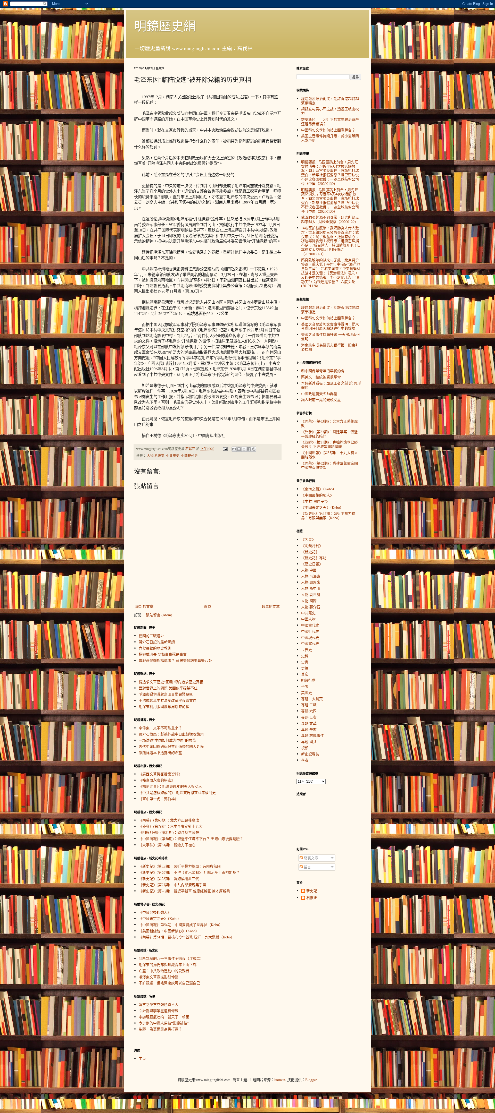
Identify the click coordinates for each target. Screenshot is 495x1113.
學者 (304, 760)
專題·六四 (309, 710)
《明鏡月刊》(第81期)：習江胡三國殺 (169, 832)
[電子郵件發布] (224, 449)
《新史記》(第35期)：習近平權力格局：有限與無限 (180, 866)
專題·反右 (309, 717)
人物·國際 (309, 600)
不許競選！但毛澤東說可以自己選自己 (169, 982)
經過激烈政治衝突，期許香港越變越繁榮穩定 (330, 100)
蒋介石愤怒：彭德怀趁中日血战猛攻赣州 (171, 734)
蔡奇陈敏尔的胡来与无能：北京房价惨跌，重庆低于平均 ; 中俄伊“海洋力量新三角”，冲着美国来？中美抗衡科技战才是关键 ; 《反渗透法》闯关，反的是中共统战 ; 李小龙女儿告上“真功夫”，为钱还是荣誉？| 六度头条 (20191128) (330, 273)
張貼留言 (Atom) (159, 614)
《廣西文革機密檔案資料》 (160, 774)
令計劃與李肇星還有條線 (158, 1010)
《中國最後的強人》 (155, 912)
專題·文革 (309, 723)
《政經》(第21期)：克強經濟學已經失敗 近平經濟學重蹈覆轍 (329, 444)
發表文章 (310, 857)
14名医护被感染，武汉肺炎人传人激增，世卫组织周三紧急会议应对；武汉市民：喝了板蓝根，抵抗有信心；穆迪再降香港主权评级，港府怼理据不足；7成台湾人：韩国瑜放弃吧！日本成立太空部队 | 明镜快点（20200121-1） (331, 240)
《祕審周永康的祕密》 (157, 780)
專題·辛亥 (309, 729)
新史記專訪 (310, 753)
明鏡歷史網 (165, 25)
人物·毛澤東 (155, 455)
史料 (304, 655)
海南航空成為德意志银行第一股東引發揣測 (330, 347)
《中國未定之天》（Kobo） (160, 918)
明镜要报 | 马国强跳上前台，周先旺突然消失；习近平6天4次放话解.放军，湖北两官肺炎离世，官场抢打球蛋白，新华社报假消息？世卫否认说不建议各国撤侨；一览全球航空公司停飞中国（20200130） (330, 200)
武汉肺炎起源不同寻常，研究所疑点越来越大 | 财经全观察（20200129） (330, 219)
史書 (304, 662)
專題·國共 (309, 741)
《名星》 (308, 539)
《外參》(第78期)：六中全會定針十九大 (171, 826)
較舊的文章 (271, 606)
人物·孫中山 (310, 588)
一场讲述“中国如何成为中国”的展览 (167, 740)
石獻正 (311, 898)
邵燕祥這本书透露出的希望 (160, 752)
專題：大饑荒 (312, 698)
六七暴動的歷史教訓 (155, 648)
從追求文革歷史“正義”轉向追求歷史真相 (171, 681)
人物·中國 (309, 570)
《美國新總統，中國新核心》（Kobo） (169, 930)
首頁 (207, 606)
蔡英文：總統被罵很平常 (321, 376)
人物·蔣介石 (310, 606)
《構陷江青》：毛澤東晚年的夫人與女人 (170, 786)
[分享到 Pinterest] (253, 449)
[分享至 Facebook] (248, 449)
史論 (304, 668)
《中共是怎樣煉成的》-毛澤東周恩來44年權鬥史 (177, 792)
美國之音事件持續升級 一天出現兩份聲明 (330, 336)
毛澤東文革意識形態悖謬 (158, 976)
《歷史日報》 (312, 563)
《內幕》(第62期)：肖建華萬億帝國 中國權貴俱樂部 (329, 465)
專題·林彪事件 (312, 735)
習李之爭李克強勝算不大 (158, 1004)
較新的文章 (144, 606)
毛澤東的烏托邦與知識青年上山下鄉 (167, 964)
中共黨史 (172, 455)
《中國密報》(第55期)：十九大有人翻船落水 (329, 454)
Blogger (311, 1079)
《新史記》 (310, 551)
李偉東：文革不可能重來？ (160, 727)
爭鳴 (304, 686)
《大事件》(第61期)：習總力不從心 (167, 844)
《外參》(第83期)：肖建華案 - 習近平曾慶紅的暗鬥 (329, 434)
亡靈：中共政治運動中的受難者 (164, 970)
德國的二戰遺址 (151, 635)
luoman (279, 1079)
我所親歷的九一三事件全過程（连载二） (171, 958)
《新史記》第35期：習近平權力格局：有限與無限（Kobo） (328, 515)
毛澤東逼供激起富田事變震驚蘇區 (166, 694)
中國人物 (308, 619)
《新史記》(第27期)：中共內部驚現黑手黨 (172, 884)
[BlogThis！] (239, 449)
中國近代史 (310, 631)
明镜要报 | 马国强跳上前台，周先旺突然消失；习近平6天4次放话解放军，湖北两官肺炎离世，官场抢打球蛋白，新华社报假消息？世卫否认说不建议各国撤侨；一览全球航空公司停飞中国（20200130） (330, 172)
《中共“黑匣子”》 (315, 501)
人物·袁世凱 (310, 594)
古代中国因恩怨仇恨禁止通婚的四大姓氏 (171, 746)
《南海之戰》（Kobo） (318, 488)
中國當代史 (310, 643)
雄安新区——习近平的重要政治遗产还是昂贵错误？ (330, 121)
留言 (307, 866)
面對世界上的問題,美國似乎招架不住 (168, 688)
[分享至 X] (243, 449)
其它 (304, 674)
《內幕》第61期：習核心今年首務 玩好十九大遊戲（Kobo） (186, 937)
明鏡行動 (308, 680)
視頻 (304, 747)
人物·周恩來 (310, 582)
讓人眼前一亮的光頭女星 (321, 399)
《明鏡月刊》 (312, 545)
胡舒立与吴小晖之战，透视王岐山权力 (330, 111)
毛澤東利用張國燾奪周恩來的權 (164, 706)
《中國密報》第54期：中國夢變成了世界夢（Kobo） (180, 924)
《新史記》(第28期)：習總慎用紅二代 (169, 878)
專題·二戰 (309, 704)
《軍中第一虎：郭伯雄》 (158, 798)
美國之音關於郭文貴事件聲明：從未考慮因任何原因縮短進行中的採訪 (330, 326)
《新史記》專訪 (313, 557)
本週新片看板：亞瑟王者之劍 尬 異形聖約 (331, 385)
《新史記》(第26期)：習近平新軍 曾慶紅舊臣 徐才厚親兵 (184, 890)
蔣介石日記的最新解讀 (157, 641)
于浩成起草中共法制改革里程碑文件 (167, 700)
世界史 (306, 649)
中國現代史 (189, 455)
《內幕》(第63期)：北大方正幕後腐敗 (169, 820)
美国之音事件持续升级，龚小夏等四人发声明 (330, 138)
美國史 (306, 692)
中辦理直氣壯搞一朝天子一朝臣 (164, 1016)
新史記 (311, 891)
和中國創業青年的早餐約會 (322, 370)
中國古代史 (310, 625)
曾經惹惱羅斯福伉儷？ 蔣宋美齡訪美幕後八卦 (175, 660)
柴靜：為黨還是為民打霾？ (160, 1028)
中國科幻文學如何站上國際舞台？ (328, 129)
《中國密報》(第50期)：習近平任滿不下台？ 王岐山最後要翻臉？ (191, 838)
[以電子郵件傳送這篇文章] (234, 449)
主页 (142, 1058)
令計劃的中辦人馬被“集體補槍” (164, 1023)
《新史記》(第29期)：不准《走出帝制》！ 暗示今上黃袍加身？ (189, 872)
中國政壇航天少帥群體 (319, 393)
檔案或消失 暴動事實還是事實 (163, 654)
